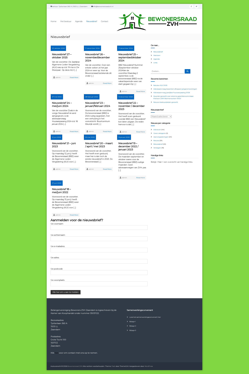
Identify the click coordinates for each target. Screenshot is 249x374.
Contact (104, 21)
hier (56, 353)
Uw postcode (57, 269)
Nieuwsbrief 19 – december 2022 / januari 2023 (128, 146)
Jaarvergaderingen (160, 137)
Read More (74, 77)
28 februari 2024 (91, 97)
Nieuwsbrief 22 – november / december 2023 (131, 106)
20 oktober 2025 (58, 48)
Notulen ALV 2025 (160, 85)
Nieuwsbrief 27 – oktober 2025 (61, 56)
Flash (113, 366)
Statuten (156, 55)
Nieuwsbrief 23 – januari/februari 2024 (97, 104)
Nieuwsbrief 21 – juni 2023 (64, 145)
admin (58, 77)
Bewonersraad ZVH (74, 366)
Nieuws (156, 140)
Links (155, 63)
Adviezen (157, 130)
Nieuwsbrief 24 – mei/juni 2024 (62, 104)
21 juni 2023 (56, 137)
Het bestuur (65, 21)
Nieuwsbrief (91, 21)
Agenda (78, 21)
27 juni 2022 (56, 183)
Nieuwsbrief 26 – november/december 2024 (97, 57)
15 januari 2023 (124, 137)
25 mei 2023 (90, 137)
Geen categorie (159, 133)
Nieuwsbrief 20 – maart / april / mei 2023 (99, 145)
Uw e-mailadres (58, 246)
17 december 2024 (92, 48)
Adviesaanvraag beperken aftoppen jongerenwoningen (175, 89)
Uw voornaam (57, 224)
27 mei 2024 (57, 97)
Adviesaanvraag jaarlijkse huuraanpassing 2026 (171, 93)
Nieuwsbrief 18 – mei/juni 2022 (61, 191)
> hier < (160, 162)
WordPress (148, 366)
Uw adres (55, 257)
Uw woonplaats (57, 280)
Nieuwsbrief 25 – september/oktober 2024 (129, 57)
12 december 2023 (125, 97)
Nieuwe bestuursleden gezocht (165, 102)
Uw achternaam (58, 235)
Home (53, 21)
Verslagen (157, 148)
